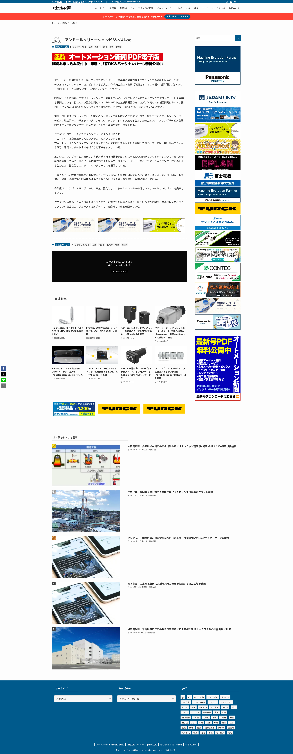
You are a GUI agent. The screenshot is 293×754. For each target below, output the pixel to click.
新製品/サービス (61, 47)
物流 (199, 727)
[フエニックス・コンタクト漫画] (218, 261)
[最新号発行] (218, 399)
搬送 (209, 722)
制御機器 (186, 717)
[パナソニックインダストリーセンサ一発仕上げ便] (218, 328)
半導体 (223, 717)
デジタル (215, 707)
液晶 (231, 722)
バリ (234, 707)
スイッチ (213, 702)
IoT (189, 697)
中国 (217, 712)
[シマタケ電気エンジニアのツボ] (218, 153)
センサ (185, 707)
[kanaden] (74, 414)
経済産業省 (210, 727)
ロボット (195, 712)
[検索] (239, 1)
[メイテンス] (218, 296)
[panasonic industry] (218, 83)
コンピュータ (199, 702)
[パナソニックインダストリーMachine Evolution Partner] (218, 201)
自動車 (221, 727)
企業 (90, 47)
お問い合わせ (191, 744)
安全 (232, 717)
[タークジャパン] (119, 412)
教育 (111, 47)
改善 (216, 722)
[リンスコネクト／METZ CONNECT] (218, 245)
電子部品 (220, 732)
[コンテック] (218, 280)
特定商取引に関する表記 (171, 744)
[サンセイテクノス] (218, 229)
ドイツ (225, 707)
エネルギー (213, 697)
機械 (224, 722)
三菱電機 (207, 712)
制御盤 (196, 717)
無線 (191, 727)
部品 (211, 732)
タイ (193, 707)
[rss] (231, 1)
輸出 (195, 732)
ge (183, 697)
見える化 (186, 732)
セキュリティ (226, 702)
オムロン (225, 697)
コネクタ (186, 702)
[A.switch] (164, 231)
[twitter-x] (227, 1)
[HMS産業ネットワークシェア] (74, 231)
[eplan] (218, 169)
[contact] (235, 1)
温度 (184, 727)
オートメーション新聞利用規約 (110, 744)
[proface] (218, 121)
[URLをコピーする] (3, 385)
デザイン (203, 707)
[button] (3, 368)
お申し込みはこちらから (177, 16)
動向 (215, 717)
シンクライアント (80, 47)
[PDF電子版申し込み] (107, 66)
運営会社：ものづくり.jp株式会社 (142, 744)
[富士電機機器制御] (218, 185)
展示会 (185, 722)
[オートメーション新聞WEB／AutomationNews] (61, 8)
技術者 (105, 47)
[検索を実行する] (238, 38)
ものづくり (199, 697)
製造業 (118, 47)
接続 (201, 722)
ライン (185, 712)
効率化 (97, 47)
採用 (193, 722)
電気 (230, 732)
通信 (203, 732)
